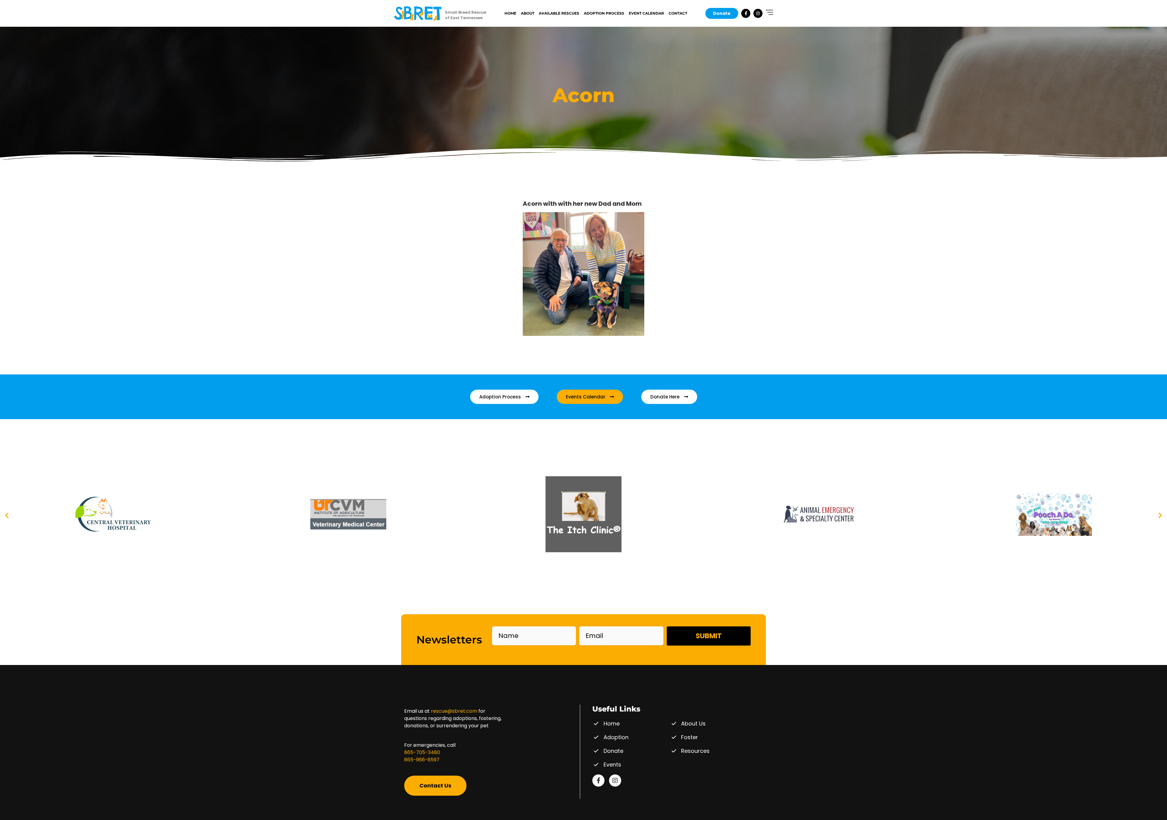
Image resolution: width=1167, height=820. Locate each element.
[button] (7, 515)
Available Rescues (559, 13)
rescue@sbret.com (454, 711)
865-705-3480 (422, 752)
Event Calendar (646, 13)
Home (510, 13)
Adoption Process (604, 13)
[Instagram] (758, 13)
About (527, 13)
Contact (678, 13)
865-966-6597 (421, 759)
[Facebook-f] (745, 13)
